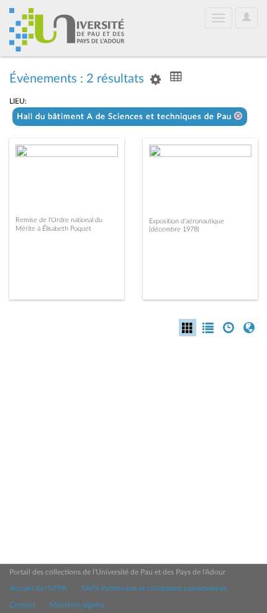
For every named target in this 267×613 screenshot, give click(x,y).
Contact (22, 605)
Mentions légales (77, 605)
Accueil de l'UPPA (38, 588)
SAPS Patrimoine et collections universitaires (154, 588)
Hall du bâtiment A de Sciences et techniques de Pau (125, 117)
